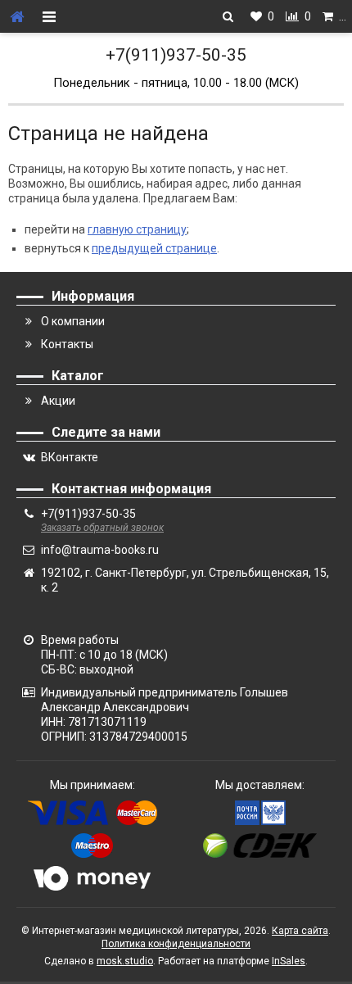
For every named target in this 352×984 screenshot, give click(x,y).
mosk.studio (125, 961)
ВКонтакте (69, 457)
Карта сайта (300, 930)
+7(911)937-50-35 (176, 55)
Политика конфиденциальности (176, 944)
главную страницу (137, 229)
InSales (288, 961)
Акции (58, 400)
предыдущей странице (154, 248)
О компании (73, 321)
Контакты (67, 344)
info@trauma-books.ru (100, 549)
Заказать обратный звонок (102, 527)
